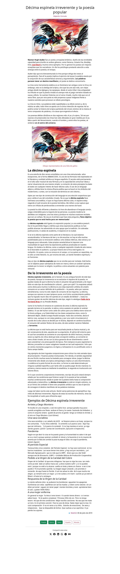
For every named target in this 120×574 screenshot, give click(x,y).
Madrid (73, 513)
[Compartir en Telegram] (65, 534)
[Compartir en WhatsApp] (62, 534)
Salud (59, 522)
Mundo (76, 522)
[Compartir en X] (51, 534)
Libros (52, 522)
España (67, 522)
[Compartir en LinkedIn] (58, 534)
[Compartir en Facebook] (54, 534)
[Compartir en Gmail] (69, 534)
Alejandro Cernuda (60, 16)
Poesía (43, 522)
